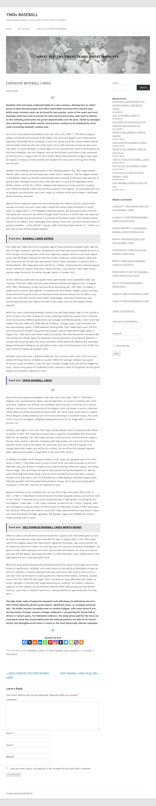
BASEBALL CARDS (36, 650)
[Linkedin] (40, 642)
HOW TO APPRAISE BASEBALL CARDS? (129, 142)
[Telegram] (66, 642)
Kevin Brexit (11, 654)
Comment (12, 699)
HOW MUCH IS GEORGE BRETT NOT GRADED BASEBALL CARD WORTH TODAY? (128, 105)
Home (9, 29)
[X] (29, 642)
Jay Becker (117, 206)
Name (10, 733)
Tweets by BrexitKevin (123, 311)
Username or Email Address (124, 321)
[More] (81, 642)
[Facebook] (24, 642)
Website (10, 756)
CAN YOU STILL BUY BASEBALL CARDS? (129, 166)
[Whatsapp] (45, 642)
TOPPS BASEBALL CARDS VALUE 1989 (80, 673)
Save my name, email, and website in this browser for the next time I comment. (50, 768)
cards (66, 650)
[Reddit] (34, 642)
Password (116, 333)
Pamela (115, 293)
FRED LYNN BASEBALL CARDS (135, 293)
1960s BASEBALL (22, 14)
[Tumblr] (60, 642)
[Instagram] (55, 642)
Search (115, 83)
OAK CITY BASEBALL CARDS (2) (126, 115)
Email (10, 745)
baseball (59, 650)
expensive (74, 650)
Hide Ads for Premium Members (52, 29)
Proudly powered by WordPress (19, 793)
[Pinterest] (50, 642)
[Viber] (76, 642)
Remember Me (122, 345)
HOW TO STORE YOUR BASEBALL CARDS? (130, 159)
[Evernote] (71, 642)
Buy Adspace (24, 29)
